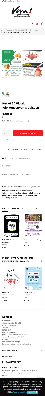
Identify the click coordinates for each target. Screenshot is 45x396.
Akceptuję (32, 392)
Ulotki (25, 242)
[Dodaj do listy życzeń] (7, 140)
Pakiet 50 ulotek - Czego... (33, 240)
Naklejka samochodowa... (8, 294)
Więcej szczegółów (19, 392)
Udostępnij (14, 149)
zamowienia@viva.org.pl (11, 342)
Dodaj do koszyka (28, 133)
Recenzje (6, 166)
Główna (4, 244)
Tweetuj (26, 149)
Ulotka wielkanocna (24, 190)
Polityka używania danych (12, 1)
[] (5, 235)
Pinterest (38, 149)
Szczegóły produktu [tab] (21, 158)
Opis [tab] (4, 158)
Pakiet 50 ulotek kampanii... (8, 241)
